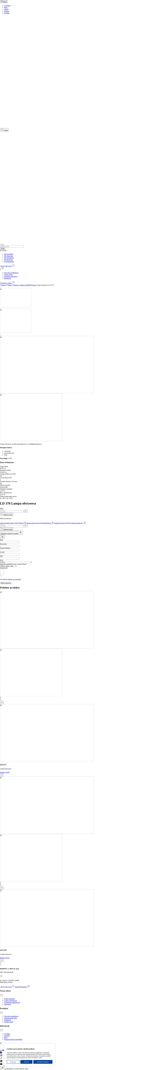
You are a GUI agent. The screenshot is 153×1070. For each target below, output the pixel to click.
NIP (1, 556)
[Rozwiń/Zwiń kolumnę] (1, 995)
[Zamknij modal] (2, 537)
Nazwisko (3, 544)
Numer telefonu (5, 548)
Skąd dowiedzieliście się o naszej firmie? (13, 564)
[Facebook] (1, 1053)
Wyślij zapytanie (6, 583)
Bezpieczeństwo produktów (13, 1039)
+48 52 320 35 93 (6, 266)
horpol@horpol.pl (21, 987)
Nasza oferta (8, 274)
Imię (1, 540)
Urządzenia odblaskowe (12, 1002)
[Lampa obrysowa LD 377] (47, 761)
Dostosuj (13, 1062)
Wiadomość (4, 568)
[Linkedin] (1, 1062)
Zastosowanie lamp (10, 276)
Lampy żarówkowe (10, 1000)
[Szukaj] (2, 245)
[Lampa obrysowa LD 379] (47, 946)
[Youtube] (1, 1065)
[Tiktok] (1, 1059)
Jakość (6, 9)
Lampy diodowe (9, 999)
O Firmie (7, 5)
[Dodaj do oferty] (2, 702)
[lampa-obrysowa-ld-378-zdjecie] (47, 393)
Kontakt (6, 13)
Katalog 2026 (8, 1022)
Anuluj (3, 248)
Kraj (1, 560)
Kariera (6, 11)
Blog (5, 7)
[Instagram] (1, 1056)
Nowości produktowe (11, 273)
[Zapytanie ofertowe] (2, 269)
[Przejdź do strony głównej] (76, 127)
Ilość (1, 508)
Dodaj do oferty (7, 515)
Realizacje (7, 278)
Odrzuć (26, 1062)
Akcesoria (7, 1004)
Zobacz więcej (5, 772)
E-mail (2, 552)
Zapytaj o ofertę (6, 283)
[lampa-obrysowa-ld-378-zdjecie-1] (31, 440)
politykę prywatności (14, 579)
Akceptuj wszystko (43, 1062)
